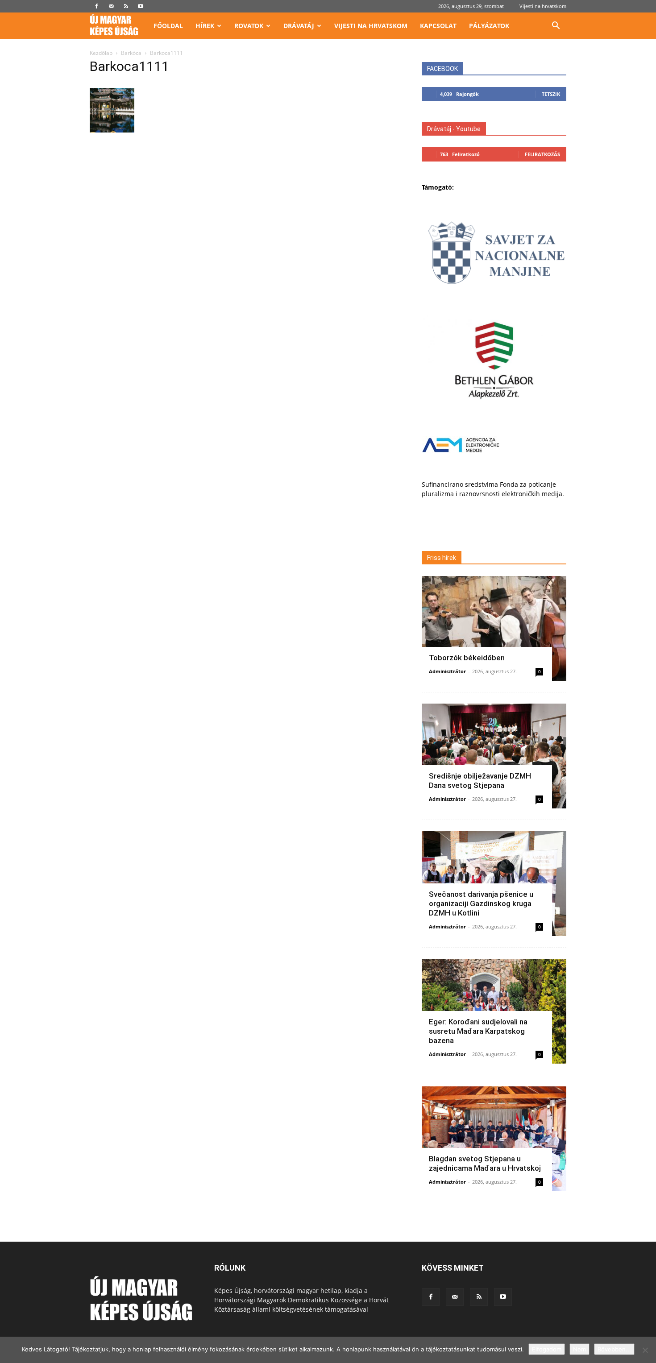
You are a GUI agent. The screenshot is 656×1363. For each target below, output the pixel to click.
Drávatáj (298, 25)
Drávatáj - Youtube (454, 129)
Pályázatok (489, 25)
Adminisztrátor (447, 671)
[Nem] (644, 1350)
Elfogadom (546, 1349)
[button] (555, 26)
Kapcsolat (438, 25)
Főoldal (168, 25)
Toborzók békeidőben (467, 657)
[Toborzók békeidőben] (494, 628)
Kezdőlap (101, 53)
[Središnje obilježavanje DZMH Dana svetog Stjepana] (494, 756)
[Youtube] (140, 6)
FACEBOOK (442, 68)
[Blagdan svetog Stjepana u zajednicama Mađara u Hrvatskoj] (494, 1138)
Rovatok (248, 25)
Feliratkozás (542, 154)
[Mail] (111, 6)
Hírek (204, 25)
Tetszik (551, 94)
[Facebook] (96, 6)
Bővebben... (614, 1349)
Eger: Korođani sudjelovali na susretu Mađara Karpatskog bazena (478, 1031)
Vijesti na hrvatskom (542, 6)
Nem (579, 1349)
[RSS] (126, 6)
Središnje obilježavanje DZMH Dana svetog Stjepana (480, 780)
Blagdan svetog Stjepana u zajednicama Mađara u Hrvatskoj (485, 1163)
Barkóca (131, 53)
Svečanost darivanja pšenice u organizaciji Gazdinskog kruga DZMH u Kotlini (481, 903)
